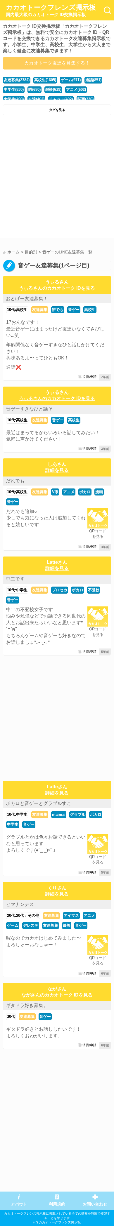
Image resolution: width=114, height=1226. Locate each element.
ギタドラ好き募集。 (27, 1005)
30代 (11, 1016)
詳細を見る (57, 470)
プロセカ (59, 590)
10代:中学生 (17, 590)
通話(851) (93, 80)
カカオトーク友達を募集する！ (57, 62)
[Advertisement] (57, 178)
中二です (15, 578)
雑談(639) (53, 89)
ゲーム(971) (71, 80)
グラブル (77, 814)
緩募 (66, 925)
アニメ (69, 492)
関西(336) (85, 99)
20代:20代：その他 (23, 915)
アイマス (71, 915)
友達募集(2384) (17, 80)
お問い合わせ (95, 1204)
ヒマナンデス (20, 904)
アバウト (19, 1204)
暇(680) (34, 89)
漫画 (99, 492)
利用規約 (57, 1204)
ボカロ (85, 492)
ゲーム (12, 925)
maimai (58, 814)
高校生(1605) (45, 80)
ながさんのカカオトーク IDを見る (57, 994)
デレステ (30, 925)
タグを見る (57, 110)
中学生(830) (14, 89)
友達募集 (39, 309)
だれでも (15, 480)
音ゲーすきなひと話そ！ (31, 408)
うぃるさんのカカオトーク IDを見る (57, 288)
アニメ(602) (76, 89)
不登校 (93, 590)
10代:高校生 (17, 309)
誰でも (57, 309)
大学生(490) (14, 99)
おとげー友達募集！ (27, 298)
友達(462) (36, 99)
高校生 (90, 309)
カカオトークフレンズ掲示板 (51, 10)
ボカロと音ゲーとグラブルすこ (38, 803)
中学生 (12, 824)
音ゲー (74, 309)
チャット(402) (61, 99)
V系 (55, 492)
